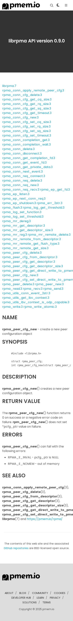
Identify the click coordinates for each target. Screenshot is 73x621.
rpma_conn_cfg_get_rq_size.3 (26, 104)
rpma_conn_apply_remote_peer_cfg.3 (33, 90)
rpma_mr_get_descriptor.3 (23, 225)
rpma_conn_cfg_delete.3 (22, 95)
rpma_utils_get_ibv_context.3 (25, 298)
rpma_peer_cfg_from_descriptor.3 (29, 257)
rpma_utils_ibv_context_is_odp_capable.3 (35, 302)
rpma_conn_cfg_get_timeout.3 (26, 113)
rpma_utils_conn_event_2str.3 (26, 293)
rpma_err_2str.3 (49, 203)
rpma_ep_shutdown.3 (19, 203)
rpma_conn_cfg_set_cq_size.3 (26, 122)
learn (40, 598)
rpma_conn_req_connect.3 (23, 176)
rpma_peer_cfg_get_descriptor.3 (28, 262)
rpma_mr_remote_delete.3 (49, 234)
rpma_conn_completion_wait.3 (26, 144)
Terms (46, 602)
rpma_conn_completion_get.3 (26, 140)
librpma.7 (9, 86)
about (9, 593)
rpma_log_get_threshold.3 (43, 207)
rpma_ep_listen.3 (15, 194)
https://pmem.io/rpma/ (45, 519)
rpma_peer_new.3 (49, 284)
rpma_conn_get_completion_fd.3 (28, 158)
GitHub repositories (16, 548)
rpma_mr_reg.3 (14, 234)
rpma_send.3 (53, 289)
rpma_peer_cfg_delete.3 (22, 253)
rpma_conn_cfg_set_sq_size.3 (26, 131)
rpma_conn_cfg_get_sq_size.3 (26, 108)
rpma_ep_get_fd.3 (55, 189)
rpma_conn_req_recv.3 (20, 189)
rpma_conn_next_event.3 (22, 171)
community (40, 593)
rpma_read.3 (12, 289)
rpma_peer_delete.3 (18, 284)
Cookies (59, 593)
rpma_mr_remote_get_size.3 (25, 248)
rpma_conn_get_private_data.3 (27, 167)
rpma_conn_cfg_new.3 (20, 117)
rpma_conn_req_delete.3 (22, 180)
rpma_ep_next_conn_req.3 (23, 198)
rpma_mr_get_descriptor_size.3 (27, 230)
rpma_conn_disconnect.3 (22, 153)
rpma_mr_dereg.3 (16, 221)
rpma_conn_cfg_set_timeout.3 (26, 135)
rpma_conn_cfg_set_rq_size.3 (26, 126)
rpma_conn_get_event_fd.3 (24, 162)
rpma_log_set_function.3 (21, 212)
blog (22, 593)
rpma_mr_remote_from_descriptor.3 (31, 239)
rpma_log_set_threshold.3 (22, 216)
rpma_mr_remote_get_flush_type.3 (30, 243)
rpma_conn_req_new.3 (20, 185)
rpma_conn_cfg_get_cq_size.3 (26, 99)
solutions (29, 602)
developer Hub (21, 598)
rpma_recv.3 (32, 289)
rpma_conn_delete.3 (18, 149)
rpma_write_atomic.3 (40, 307)
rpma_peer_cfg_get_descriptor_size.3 (32, 266)
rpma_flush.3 (12, 207)
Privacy (55, 598)
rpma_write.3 (12, 307)
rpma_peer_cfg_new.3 (20, 275)
